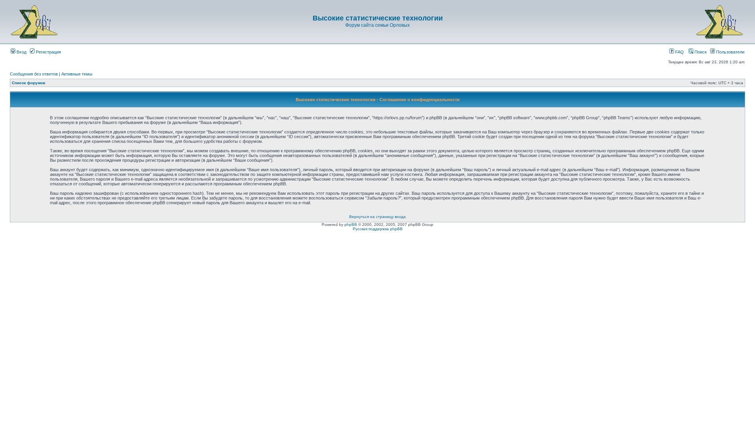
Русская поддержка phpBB (378, 229)
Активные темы (76, 74)
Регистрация (48, 52)
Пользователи (729, 52)
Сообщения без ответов (34, 74)
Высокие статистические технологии (378, 18)
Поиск (700, 52)
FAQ (679, 52)
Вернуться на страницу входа (377, 216)
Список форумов (28, 83)
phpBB (350, 224)
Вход (20, 52)
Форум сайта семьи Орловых (377, 25)
